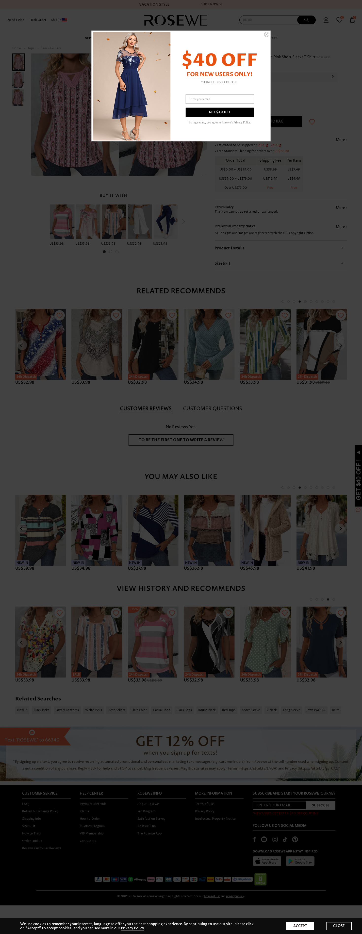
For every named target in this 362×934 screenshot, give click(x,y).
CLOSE (339, 926)
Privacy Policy (132, 928)
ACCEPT (300, 926)
